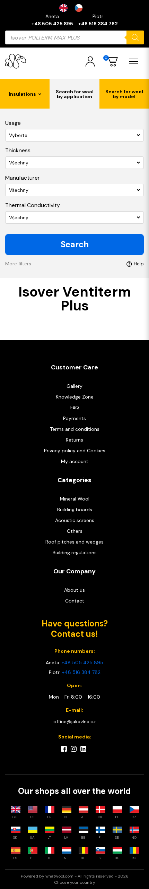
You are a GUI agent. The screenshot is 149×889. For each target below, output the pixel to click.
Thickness (17, 150)
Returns (74, 440)
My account (74, 461)
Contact (74, 601)
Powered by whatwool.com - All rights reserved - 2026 (75, 876)
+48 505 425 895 (52, 23)
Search (75, 244)
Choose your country (74, 882)
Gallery (74, 386)
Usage (13, 123)
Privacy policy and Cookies (74, 450)
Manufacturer (22, 177)
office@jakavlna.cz (74, 721)
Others (74, 531)
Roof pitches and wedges (74, 542)
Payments (74, 418)
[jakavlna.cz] (15, 61)
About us (74, 590)
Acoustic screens (74, 520)
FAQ (74, 407)
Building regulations (75, 552)
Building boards (74, 509)
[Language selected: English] (74, 8)
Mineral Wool (74, 499)
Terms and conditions (74, 429)
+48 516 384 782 (98, 23)
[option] (80, 8)
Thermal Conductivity (32, 205)
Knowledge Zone (75, 397)
